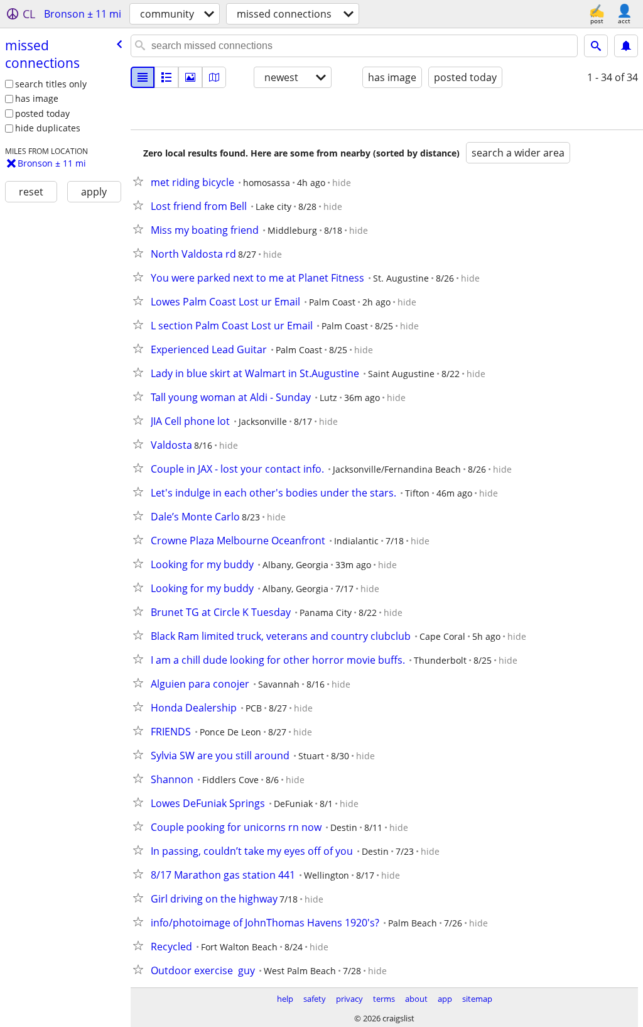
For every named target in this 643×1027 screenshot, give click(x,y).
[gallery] (190, 77)
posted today (42, 113)
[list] (142, 77)
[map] (214, 77)
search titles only (51, 84)
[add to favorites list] (141, 181)
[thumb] (166, 77)
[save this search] (626, 46)
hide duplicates (47, 128)
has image (36, 98)
